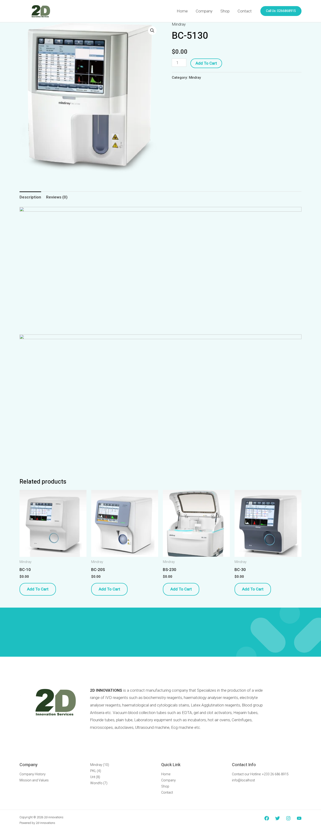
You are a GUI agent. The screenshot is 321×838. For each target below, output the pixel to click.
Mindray (179, 24)
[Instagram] (288, 818)
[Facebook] (266, 818)
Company (204, 11)
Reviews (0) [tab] (56, 197)
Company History (33, 774)
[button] (280, 11)
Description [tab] (30, 197)
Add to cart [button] (37, 589)
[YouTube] (299, 818)
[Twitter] (277, 818)
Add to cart (206, 63)
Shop (225, 11)
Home (182, 11)
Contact (245, 11)
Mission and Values (34, 780)
